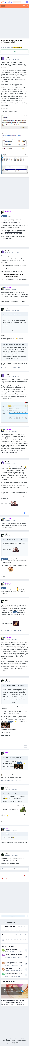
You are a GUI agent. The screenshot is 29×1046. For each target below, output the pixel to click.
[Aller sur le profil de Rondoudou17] (3, 955)
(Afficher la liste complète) (21, 934)
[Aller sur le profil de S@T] (2, 309)
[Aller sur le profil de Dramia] (2, 58)
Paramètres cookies (22, 1040)
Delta (17, 793)
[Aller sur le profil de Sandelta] (3, 950)
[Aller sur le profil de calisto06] (2, 212)
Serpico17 (7, 976)
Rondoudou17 (8, 957)
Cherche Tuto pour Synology (12, 968)
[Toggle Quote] (3, 314)
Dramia (4, 46)
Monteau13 (7, 965)
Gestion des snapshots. (11, 949)
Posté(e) (12, 59)
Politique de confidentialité (17, 1039)
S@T (6, 308)
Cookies (13, 1040)
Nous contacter (6, 1040)
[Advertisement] (14, 22)
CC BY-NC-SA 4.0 (14, 1042)
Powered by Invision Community (14, 1043)
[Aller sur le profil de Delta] (2, 753)
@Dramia (4, 216)
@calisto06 (4, 559)
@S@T (3, 588)
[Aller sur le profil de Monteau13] (3, 963)
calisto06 (18, 344)
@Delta (15, 612)
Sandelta (7, 951)
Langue (6, 1039)
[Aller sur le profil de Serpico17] (3, 974)
